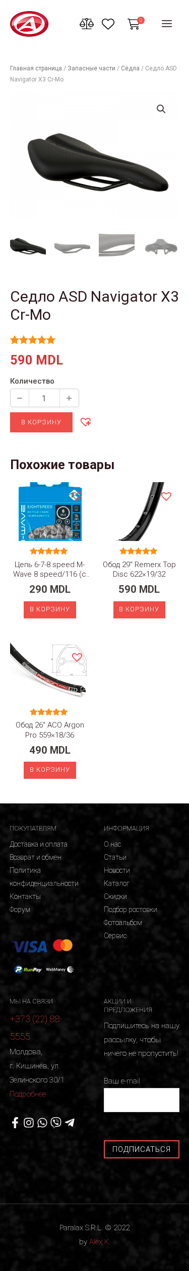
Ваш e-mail (122, 1080)
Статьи (115, 857)
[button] (85, 421)
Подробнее (28, 1094)
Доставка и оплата (39, 844)
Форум (20, 909)
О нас (112, 844)
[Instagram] (28, 1122)
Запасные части (91, 68)
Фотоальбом (123, 923)
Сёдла (130, 68)
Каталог (117, 883)
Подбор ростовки (130, 909)
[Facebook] (15, 1122)
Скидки (115, 896)
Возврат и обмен (35, 857)
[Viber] (55, 1122)
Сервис (115, 936)
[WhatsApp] (42, 1122)
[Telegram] (69, 1122)
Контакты (25, 896)
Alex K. (99, 1241)
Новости (117, 870)
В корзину (41, 422)
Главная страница (36, 68)
